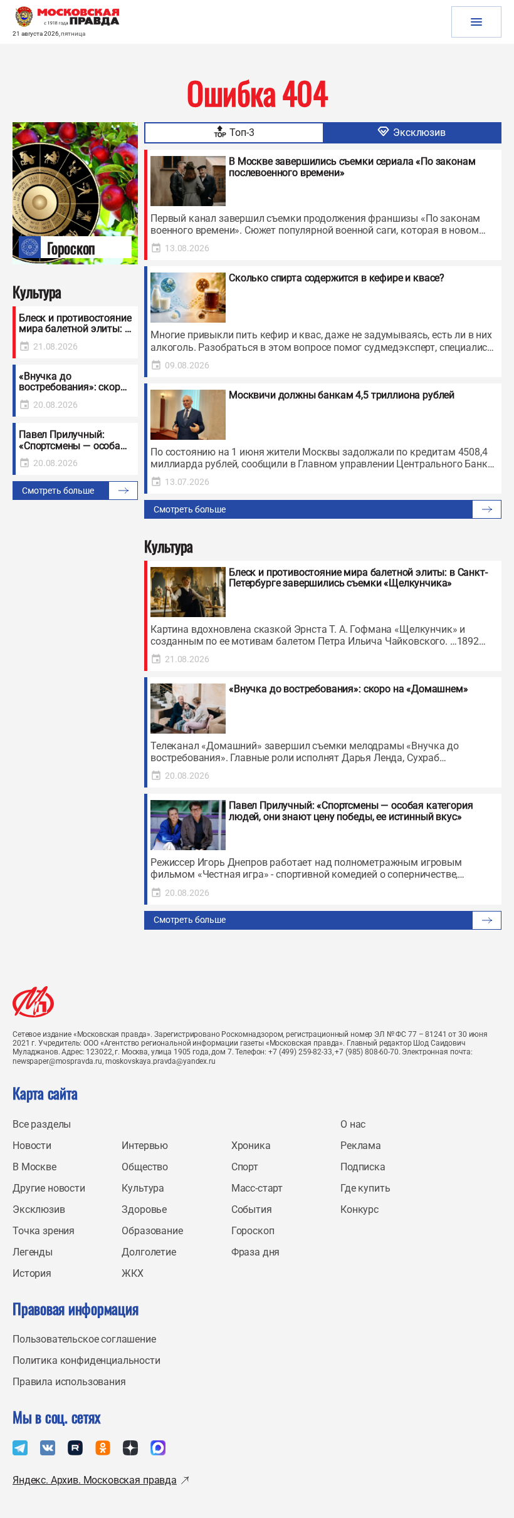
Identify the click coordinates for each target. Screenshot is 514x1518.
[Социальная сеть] (20, 1447)
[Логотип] (33, 1001)
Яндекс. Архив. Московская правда (95, 1480)
